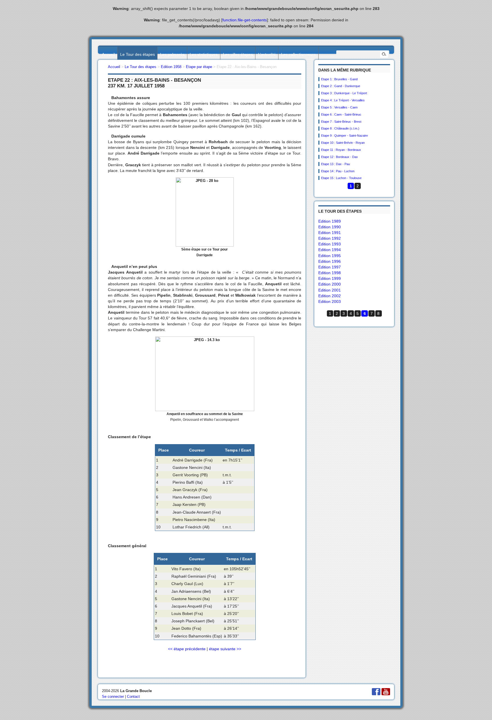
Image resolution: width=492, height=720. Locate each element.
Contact (133, 696)
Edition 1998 (329, 272)
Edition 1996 (329, 261)
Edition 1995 (329, 255)
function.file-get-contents (244, 20)
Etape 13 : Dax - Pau (335, 164)
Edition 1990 (329, 227)
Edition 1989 (329, 221)
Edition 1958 (171, 67)
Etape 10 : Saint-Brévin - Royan (343, 142)
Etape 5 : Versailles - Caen (339, 107)
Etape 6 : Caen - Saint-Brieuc (341, 114)
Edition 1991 (329, 232)
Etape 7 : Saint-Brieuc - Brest (341, 121)
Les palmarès (172, 54)
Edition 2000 (329, 284)
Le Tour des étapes (137, 54)
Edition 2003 (329, 301)
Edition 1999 (329, 278)
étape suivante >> (225, 649)
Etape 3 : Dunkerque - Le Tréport (344, 93)
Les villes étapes (238, 54)
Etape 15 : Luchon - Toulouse (341, 178)
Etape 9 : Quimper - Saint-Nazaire (344, 135)
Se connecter (113, 696)
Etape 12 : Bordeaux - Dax (339, 157)
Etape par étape (199, 67)
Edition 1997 (329, 267)
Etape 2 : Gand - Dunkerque (340, 86)
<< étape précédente (187, 649)
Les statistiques (204, 54)
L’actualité (267, 54)
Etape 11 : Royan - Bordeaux (341, 149)
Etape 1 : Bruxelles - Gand (339, 79)
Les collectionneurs (298, 54)
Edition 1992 (329, 238)
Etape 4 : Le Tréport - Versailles (343, 100)
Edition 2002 (329, 296)
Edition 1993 (329, 244)
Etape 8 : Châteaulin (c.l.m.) (340, 128)
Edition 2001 (329, 290)
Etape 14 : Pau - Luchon (337, 171)
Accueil (108, 54)
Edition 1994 (329, 249)
